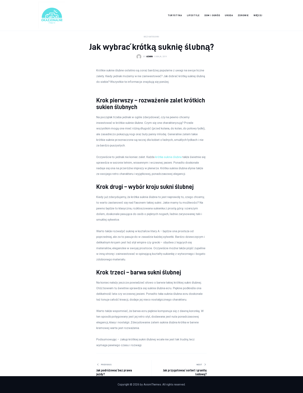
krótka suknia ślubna (168, 157)
